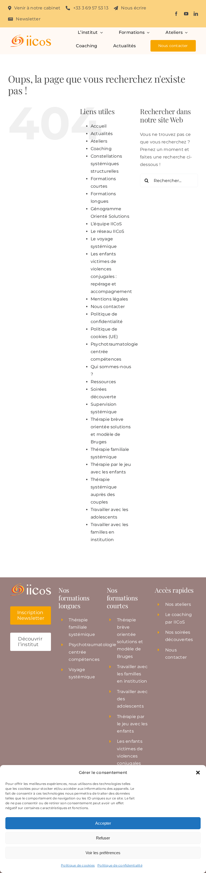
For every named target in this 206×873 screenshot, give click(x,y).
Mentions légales (109, 299)
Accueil (99, 126)
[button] (198, 772)
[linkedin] (196, 14)
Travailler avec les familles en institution (109, 532)
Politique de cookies (78, 865)
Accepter (103, 823)
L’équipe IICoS (106, 223)
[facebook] (176, 14)
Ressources (103, 381)
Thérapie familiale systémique (82, 627)
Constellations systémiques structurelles (106, 164)
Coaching (101, 148)
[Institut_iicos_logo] (30, 36)
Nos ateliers (178, 604)
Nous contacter (108, 306)
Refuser (103, 838)
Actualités (102, 133)
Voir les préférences (103, 852)
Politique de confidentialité (119, 865)
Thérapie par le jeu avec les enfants (132, 724)
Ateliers (99, 141)
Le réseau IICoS (107, 231)
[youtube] (186, 14)
